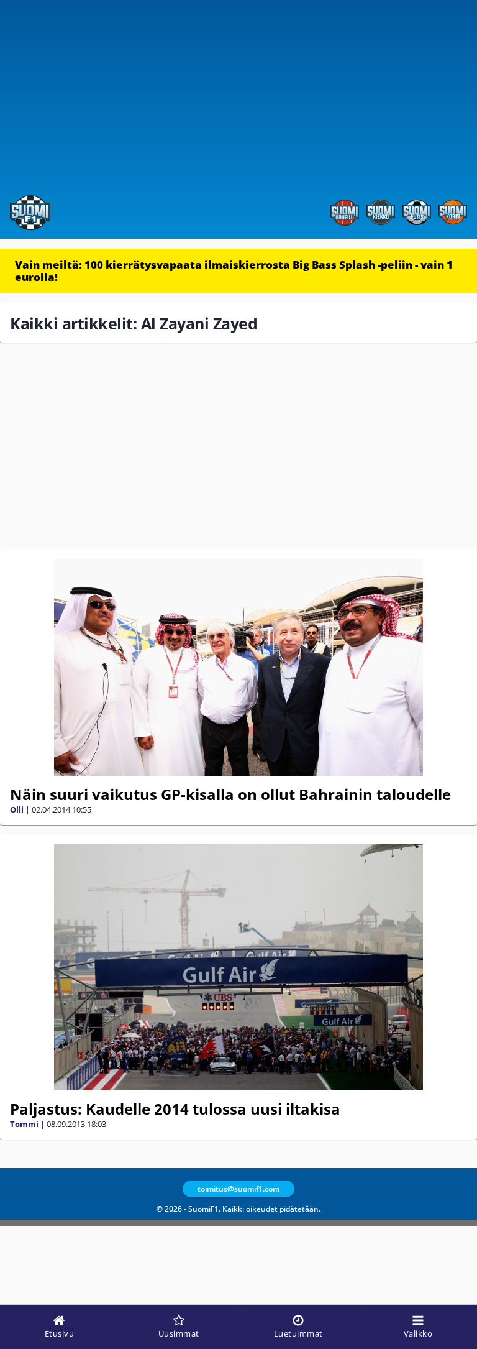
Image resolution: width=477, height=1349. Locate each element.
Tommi (24, 1124)
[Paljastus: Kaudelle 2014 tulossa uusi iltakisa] (238, 967)
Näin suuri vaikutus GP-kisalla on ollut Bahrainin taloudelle (230, 794)
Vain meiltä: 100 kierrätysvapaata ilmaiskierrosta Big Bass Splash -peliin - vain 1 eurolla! (234, 270)
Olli (17, 809)
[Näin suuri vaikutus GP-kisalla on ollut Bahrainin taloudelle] (238, 667)
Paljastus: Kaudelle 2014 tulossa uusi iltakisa (175, 1108)
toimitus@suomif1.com (238, 1189)
